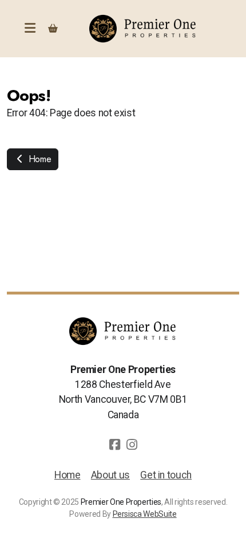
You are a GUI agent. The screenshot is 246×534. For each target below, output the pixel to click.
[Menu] (29, 28)
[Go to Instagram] (131, 444)
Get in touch (166, 475)
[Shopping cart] (52, 28)
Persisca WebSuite (145, 514)
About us (110, 475)
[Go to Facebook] (114, 444)
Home (38, 159)
